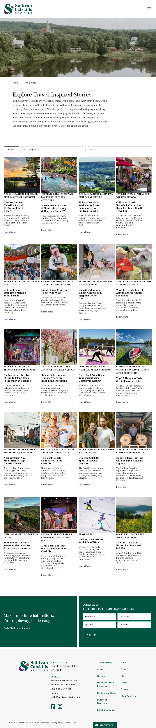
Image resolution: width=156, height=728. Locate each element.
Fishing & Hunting (51, 281)
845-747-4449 (67, 684)
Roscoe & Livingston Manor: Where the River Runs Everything (54, 378)
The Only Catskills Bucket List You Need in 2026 (128, 545)
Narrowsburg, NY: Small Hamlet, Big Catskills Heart (14, 460)
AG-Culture (123, 281)
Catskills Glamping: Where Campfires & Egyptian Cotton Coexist (90, 294)
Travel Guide (86, 534)
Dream (124, 689)
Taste (124, 682)
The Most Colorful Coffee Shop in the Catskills (51, 460)
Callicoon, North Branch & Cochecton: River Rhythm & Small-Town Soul (129, 206)
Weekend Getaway (126, 197)
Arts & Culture (13, 281)
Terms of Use (70, 723)
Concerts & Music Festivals (57, 194)
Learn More (10, 232)
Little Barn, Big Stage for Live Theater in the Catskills (54, 548)
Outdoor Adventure (23, 197)
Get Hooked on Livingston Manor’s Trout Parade (15, 293)
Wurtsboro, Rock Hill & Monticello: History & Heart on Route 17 (53, 208)
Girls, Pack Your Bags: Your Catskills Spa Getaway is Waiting (92, 378)
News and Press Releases (105, 684)
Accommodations (14, 194)
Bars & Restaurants (90, 449)
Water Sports (63, 285)
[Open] (149, 8)
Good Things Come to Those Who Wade (54, 291)
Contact (101, 676)
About (100, 669)
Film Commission (106, 710)
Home (15, 83)
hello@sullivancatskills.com (65, 697)
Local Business (49, 449)
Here (123, 662)
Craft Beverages (140, 449)
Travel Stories (104, 662)
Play (123, 676)
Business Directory (102, 702)
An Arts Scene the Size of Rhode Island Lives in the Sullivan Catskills (17, 378)
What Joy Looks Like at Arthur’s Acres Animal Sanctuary (129, 293)
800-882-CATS (69, 680)
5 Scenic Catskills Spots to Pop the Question (89, 460)
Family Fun (47, 197)
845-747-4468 (63, 688)
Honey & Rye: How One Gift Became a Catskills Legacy (129, 460)
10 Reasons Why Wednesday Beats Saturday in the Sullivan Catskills (89, 206)
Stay (123, 669)
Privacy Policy (57, 723)
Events (27, 281)
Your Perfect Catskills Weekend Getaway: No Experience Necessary (17, 545)
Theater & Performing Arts (19, 370)
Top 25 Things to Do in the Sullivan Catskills (129, 380)
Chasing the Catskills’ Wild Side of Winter (91, 541)
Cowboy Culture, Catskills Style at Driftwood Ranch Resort (13, 206)
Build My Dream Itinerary (17, 628)
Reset (11, 149)
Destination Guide (106, 693)
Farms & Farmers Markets (131, 367)
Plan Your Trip (128, 696)
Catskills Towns (125, 194)
